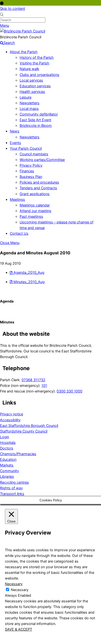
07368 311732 (33, 380)
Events (15, 143)
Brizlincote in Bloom (36, 125)
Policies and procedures (39, 182)
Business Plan (31, 176)
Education (8, 459)
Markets (6, 465)
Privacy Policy (31, 165)
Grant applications (35, 194)
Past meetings (31, 216)
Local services (31, 80)
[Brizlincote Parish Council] (22, 31)
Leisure (25, 97)
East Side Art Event (35, 120)
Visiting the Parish (34, 63)
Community (9, 471)
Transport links (12, 494)
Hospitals (8, 442)
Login (4, 437)
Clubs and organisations (39, 74)
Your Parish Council (26, 148)
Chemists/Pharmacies (18, 454)
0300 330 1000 (69, 391)
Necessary (19, 590)
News (14, 131)
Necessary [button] (14, 584)
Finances (27, 171)
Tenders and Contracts (38, 188)
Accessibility (10, 420)
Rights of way (11, 488)
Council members (34, 154)
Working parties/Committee (42, 160)
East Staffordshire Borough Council (29, 425)
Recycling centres (14, 482)
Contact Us (19, 233)
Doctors (6, 448)
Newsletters (29, 103)
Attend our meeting (35, 211)
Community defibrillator (39, 114)
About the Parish (24, 52)
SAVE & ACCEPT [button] (18, 629)
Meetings (17, 199)
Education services (35, 86)
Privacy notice (11, 414)
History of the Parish (37, 57)
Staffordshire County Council (23, 431)
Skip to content (12, 8)
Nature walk (29, 69)
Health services (32, 91)
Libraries (7, 476)
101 (44, 385)
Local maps (29, 108)
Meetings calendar (35, 205)
